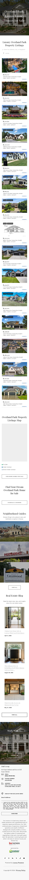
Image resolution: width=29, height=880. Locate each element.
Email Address (5, 797)
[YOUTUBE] (24, 858)
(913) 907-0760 (8, 780)
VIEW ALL (14, 715)
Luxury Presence (18, 863)
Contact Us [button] (14, 755)
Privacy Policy (9, 809)
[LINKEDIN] (12, 858)
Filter (7, 53)
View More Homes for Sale (14, 476)
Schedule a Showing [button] (14, 502)
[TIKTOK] (20, 858)
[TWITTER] (16, 858)
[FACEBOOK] (5, 858)
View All (14, 587)
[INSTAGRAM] (8, 858)
